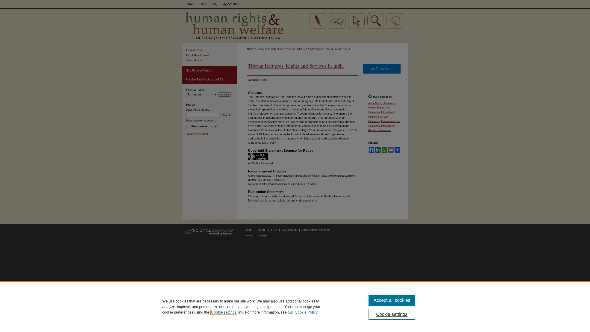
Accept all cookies (392, 300)
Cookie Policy (306, 312)
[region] (295, 306)
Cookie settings (223, 312)
